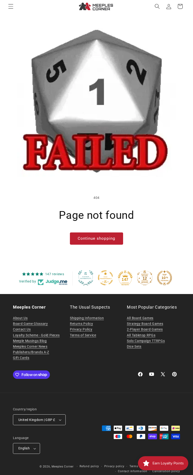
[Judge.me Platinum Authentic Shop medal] (85, 277)
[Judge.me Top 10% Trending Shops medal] (164, 277)
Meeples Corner (63, 466)
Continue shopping (97, 238)
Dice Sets (134, 346)
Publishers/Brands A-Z (31, 352)
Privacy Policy (81, 329)
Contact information (132, 471)
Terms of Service (83, 335)
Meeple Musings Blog (30, 341)
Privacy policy (114, 466)
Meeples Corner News (30, 346)
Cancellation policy (166, 471)
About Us (20, 318)
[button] (10, 6)
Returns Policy (81, 324)
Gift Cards (21, 358)
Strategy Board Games (145, 324)
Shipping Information (87, 318)
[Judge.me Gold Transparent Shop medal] (105, 277)
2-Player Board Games (145, 329)
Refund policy (89, 466)
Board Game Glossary (30, 324)
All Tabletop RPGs (141, 335)
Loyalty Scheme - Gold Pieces (36, 335)
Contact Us (22, 329)
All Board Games (140, 318)
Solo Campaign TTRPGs (146, 341)
